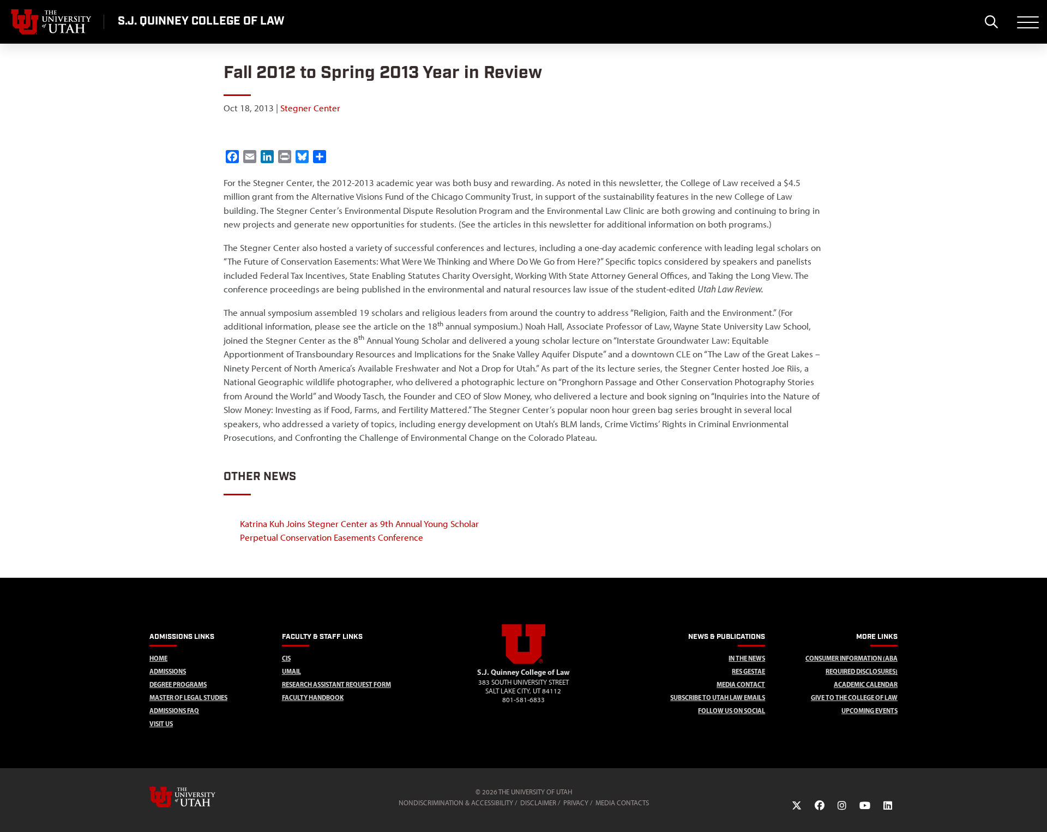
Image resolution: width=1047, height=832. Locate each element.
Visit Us (161, 724)
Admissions (167, 671)
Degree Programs (178, 684)
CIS (286, 658)
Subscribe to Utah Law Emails (717, 697)
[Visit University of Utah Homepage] (52, 21)
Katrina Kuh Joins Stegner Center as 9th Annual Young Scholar (359, 523)
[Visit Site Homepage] (523, 662)
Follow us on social (731, 711)
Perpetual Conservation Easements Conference (331, 537)
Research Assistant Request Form (336, 684)
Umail (291, 671)
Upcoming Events (869, 711)
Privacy (575, 803)
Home (158, 658)
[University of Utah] (197, 797)
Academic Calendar (866, 684)
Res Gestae (748, 671)
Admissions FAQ (174, 711)
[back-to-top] (1034, 810)
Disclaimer (538, 803)
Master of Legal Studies (188, 697)
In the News (747, 658)
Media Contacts (622, 803)
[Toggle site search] (991, 22)
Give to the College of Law (854, 697)
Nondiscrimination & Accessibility (456, 803)
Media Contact (741, 684)
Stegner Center (310, 108)
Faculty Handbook (313, 697)
